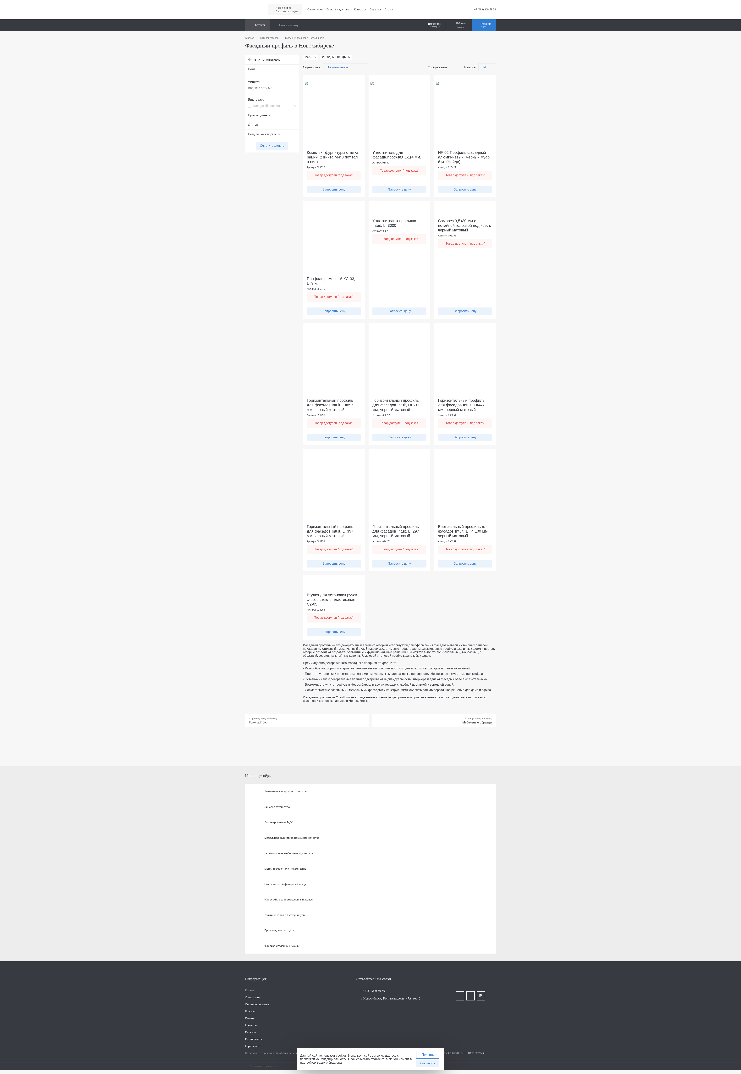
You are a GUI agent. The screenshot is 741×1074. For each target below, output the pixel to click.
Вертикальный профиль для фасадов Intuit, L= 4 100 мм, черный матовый (463, 531)
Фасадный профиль (274, 106)
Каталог (250, 990)
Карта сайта (252, 1046)
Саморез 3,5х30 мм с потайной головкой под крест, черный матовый (464, 225)
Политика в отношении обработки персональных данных (281, 1053)
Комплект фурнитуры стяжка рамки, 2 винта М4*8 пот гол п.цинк (332, 157)
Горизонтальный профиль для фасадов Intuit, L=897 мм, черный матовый (330, 405)
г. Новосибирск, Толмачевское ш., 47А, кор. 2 (390, 998)
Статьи (389, 9)
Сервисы (375, 9)
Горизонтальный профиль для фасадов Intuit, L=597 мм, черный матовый (395, 405)
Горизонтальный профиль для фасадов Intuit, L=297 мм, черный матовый (395, 531)
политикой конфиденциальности (323, 1059)
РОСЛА (310, 56)
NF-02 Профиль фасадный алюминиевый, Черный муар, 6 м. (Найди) (464, 157)
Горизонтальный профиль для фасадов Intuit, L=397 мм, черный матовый (330, 531)
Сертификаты (253, 1039)
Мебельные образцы (477, 722)
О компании (315, 9)
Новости (250, 1011)
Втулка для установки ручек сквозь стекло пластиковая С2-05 (332, 599)
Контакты (360, 9)
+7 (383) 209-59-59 (485, 9)
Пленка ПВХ (258, 722)
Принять (428, 1054)
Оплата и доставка (338, 9)
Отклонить (427, 1063)
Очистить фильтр (272, 145)
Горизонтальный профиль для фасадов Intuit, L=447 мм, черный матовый (461, 405)
